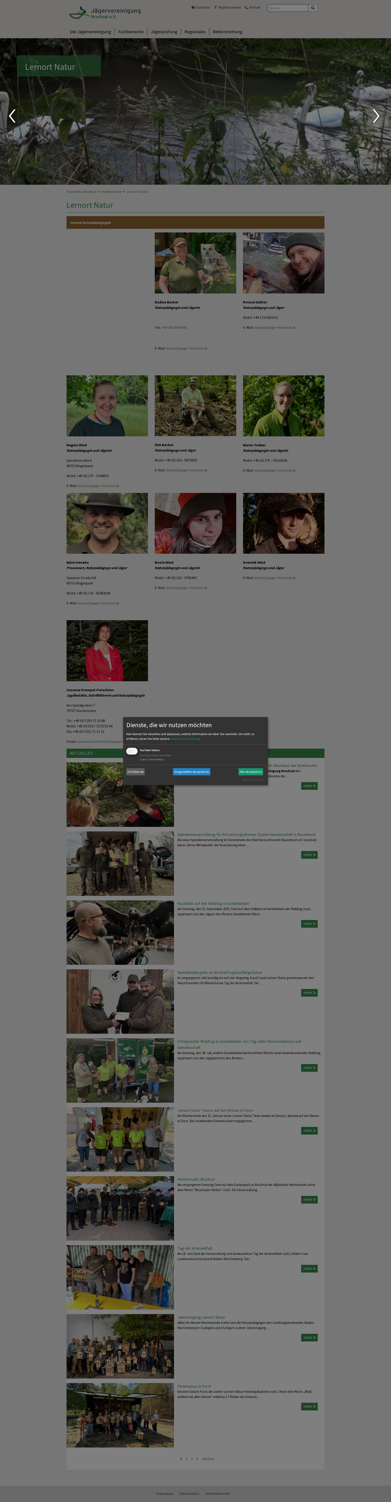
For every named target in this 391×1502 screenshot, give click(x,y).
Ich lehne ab (136, 772)
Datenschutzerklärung (185, 739)
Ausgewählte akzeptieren (191, 772)
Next (377, 116)
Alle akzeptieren (251, 772)
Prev (12, 116)
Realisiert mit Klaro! (252, 779)
